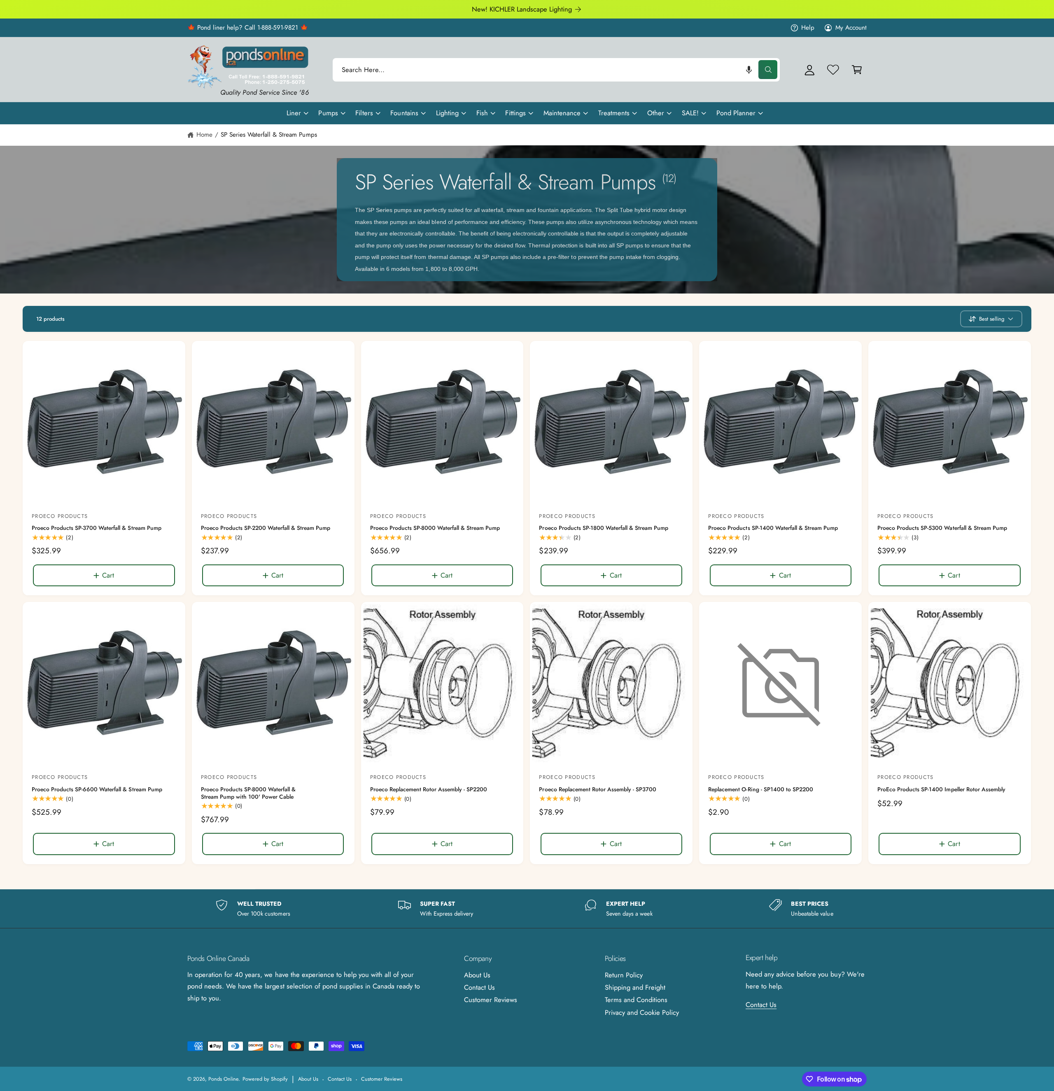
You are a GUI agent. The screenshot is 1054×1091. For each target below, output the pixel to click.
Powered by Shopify (265, 1079)
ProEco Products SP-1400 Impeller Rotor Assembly (941, 789)
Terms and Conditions (636, 1000)
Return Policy (624, 975)
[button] (749, 70)
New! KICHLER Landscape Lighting (522, 9)
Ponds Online (223, 1079)
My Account (851, 27)
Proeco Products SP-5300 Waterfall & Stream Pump (942, 528)
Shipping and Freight (635, 987)
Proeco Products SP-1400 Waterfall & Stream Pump (773, 528)
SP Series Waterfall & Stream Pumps (269, 134)
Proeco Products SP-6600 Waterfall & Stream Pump (97, 789)
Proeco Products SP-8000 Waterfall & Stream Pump (435, 528)
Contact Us (479, 987)
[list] (527, 909)
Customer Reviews (490, 1000)
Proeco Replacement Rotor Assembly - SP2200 (428, 789)
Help (807, 27)
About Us (477, 975)
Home (204, 134)
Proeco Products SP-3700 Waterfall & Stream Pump (96, 528)
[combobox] (556, 70)
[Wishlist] (833, 70)
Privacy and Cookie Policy (642, 1012)
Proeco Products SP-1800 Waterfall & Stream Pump (603, 528)
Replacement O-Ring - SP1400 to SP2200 (760, 789)
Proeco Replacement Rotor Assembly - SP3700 (597, 789)
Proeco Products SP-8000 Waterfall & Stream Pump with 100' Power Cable (248, 793)
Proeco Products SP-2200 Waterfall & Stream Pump (266, 528)
